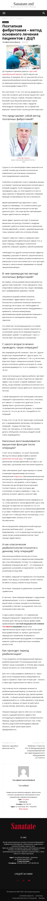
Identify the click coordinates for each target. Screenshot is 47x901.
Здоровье (19, 18)
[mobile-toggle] (4, 13)
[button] (44, 13)
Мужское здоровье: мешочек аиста (10, 747)
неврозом (18, 476)
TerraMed (6, 626)
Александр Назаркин (23, 158)
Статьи (11, 18)
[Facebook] (18, 880)
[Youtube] (29, 880)
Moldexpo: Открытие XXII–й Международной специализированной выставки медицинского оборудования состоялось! (35, 752)
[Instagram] (23, 880)
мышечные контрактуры (12, 458)
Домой (4, 18)
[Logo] (23, 826)
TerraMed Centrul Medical (11, 42)
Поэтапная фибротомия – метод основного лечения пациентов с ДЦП (22, 32)
